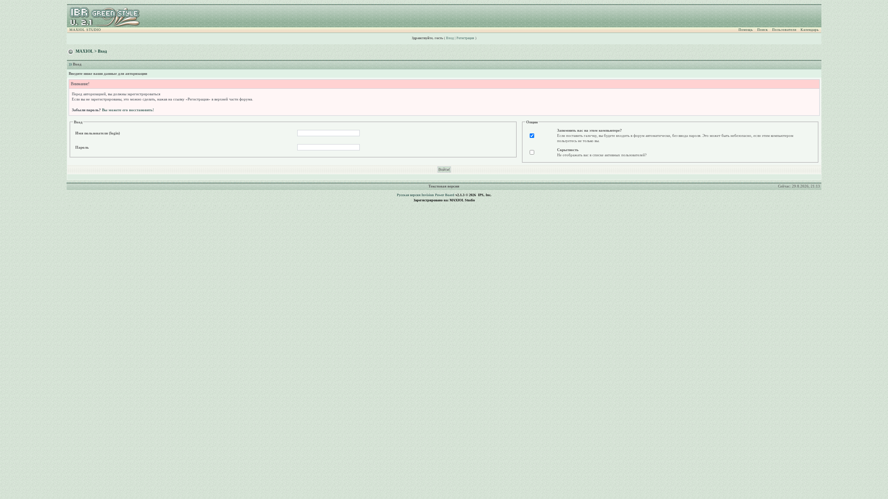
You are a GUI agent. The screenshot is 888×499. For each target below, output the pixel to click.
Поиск (762, 30)
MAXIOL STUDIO (85, 30)
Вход (450, 38)
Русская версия (408, 195)
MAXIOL (84, 51)
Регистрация (465, 38)
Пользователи (784, 30)
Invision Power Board (437, 195)
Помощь (745, 30)
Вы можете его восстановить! (128, 110)
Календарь (810, 30)
